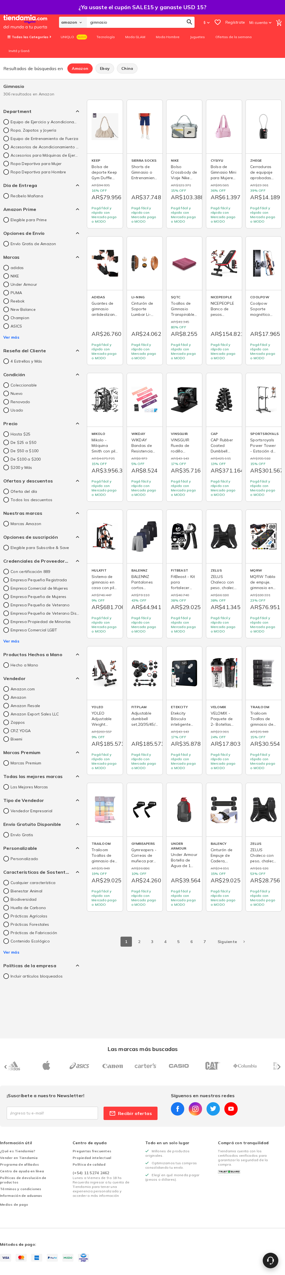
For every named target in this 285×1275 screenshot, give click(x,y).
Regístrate (235, 22)
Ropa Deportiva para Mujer (36, 163)
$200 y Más (21, 467)
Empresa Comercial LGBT (34, 629)
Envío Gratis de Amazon (33, 243)
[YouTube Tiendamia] (231, 1109)
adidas (17, 267)
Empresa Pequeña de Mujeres (39, 596)
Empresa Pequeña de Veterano (40, 604)
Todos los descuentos (31, 499)
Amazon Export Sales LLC (35, 714)
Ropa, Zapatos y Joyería (33, 130)
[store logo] (31, 22)
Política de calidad (89, 1164)
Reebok (18, 301)
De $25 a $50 (23, 442)
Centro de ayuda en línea (22, 1171)
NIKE (15, 276)
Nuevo (17, 393)
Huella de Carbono (28, 907)
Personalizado (24, 858)
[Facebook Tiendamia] (177, 1109)
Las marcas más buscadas (142, 1048)
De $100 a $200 (26, 459)
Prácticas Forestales (30, 924)
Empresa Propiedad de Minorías (41, 621)
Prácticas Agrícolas (29, 916)
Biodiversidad (23, 899)
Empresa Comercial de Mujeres (39, 588)
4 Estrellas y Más (26, 361)
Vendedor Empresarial (31, 810)
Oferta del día (24, 491)
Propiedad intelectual (92, 1158)
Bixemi (17, 739)
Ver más (11, 337)
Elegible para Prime (29, 219)
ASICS (16, 326)
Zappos (18, 722)
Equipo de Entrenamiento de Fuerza (44, 138)
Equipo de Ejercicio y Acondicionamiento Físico (45, 121)
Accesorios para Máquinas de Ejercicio (45, 155)
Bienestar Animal (26, 891)
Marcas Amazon (26, 523)
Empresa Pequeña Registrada (39, 579)
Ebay (105, 68)
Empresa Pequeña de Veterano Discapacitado (45, 613)
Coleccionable (24, 385)
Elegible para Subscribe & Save (40, 547)
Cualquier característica (33, 882)
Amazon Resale (25, 705)
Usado (17, 410)
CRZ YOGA (21, 730)
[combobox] (141, 22)
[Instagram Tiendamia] (195, 1109)
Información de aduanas (21, 1195)
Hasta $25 (20, 434)
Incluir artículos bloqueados (37, 976)
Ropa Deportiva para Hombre (38, 171)
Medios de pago (14, 1204)
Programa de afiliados (19, 1164)
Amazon (80, 68)
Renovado (20, 401)
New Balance (23, 309)
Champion (20, 317)
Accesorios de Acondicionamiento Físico (45, 146)
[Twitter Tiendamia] (213, 1109)
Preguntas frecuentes (92, 1151)
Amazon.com (23, 688)
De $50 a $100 (24, 450)
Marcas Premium (26, 763)
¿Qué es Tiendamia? (17, 1151)
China (127, 68)
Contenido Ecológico (30, 941)
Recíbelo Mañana (27, 195)
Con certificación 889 (30, 571)
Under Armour (24, 284)
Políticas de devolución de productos (23, 1180)
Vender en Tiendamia (19, 1158)
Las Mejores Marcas (29, 786)
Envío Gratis (22, 834)
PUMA (16, 292)
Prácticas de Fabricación (34, 932)
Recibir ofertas (135, 1113)
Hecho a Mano (24, 665)
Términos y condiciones (20, 1189)
